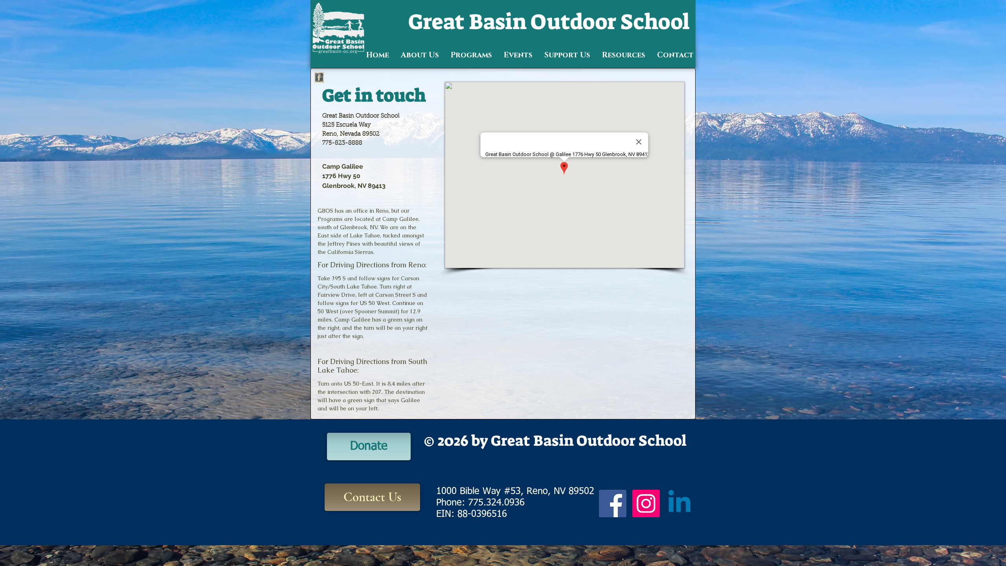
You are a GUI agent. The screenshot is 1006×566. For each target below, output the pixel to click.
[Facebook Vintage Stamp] (319, 77)
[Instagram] (646, 503)
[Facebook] (612, 503)
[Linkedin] (679, 503)
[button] (420, 55)
